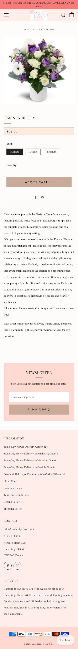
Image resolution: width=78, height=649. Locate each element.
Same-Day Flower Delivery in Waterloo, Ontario (30, 460)
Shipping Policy (13, 508)
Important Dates (13, 488)
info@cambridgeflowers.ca (19, 529)
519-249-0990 (12, 535)
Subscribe (37, 409)
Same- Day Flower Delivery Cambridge (26, 446)
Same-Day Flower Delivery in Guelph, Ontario (30, 467)
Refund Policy (12, 501)
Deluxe (33, 151)
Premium (51, 151)
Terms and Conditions (16, 494)
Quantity (11, 165)
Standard (14, 151)
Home (27, 29)
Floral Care (10, 481)
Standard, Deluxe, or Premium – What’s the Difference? (34, 474)
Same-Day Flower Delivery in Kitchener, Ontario (31, 453)
